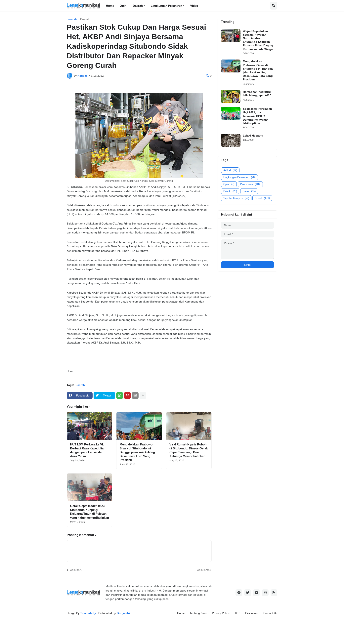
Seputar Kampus (236, 198)
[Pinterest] (127, 395)
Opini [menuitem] (123, 5)
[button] (273, 6)
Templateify (88, 613)
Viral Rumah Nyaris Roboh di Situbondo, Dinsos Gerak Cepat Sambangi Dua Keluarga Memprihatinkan (188, 450)
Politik (230, 191)
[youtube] (256, 592)
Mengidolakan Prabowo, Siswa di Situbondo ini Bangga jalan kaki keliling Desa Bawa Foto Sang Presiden (137, 452)
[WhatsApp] (119, 395)
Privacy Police (221, 613)
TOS (237, 613)
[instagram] (265, 592)
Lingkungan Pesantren (239, 177)
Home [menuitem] (110, 5)
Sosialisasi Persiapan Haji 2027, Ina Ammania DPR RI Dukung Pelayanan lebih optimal (257, 116)
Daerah (85, 19)
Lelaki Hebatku (253, 135)
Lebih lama (203, 569)
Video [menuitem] (194, 5)
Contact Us (270, 613)
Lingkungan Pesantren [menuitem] (166, 5)
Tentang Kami (198, 613)
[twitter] (247, 592)
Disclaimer (251, 613)
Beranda (72, 19)
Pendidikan (250, 184)
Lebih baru (75, 569)
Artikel (230, 170)
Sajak (249, 191)
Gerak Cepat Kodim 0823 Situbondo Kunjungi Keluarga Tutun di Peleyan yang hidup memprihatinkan (89, 511)
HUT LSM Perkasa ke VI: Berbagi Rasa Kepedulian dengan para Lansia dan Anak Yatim (87, 450)
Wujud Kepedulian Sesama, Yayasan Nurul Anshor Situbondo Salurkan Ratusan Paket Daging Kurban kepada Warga (258, 40)
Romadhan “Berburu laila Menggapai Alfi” (257, 93)
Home (181, 613)
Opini (228, 184)
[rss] (274, 592)
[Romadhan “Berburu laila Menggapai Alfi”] (230, 96)
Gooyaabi (123, 613)
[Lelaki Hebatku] (230, 140)
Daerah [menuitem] (138, 5)
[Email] (135, 395)
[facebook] (239, 592)
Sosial (262, 198)
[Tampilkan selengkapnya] (143, 395)
